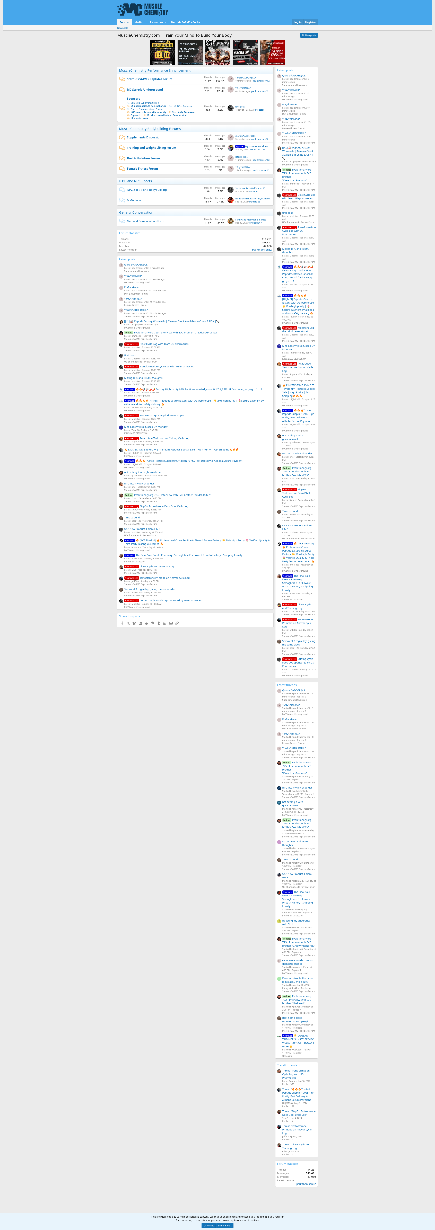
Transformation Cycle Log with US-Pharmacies (159, 366)
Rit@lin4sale (241, 156)
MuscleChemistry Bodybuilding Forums (150, 128)
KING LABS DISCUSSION (136, 433)
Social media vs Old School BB (250, 188)
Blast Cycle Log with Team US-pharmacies (156, 344)
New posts (122, 27)
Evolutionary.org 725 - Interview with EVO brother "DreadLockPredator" (172, 332)
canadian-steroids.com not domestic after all (297, 961)
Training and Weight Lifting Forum (151, 148)
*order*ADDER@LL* (245, 77)
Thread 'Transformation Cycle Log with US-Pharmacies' (296, 1074)
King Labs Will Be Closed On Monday (146, 426)
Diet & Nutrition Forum (143, 158)
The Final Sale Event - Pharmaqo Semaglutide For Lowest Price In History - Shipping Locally (183, 555)
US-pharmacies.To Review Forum (148, 106)
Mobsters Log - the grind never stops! (154, 415)
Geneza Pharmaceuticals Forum (146, 109)
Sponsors (133, 99)
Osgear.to (135, 115)
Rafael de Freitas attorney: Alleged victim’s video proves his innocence (270, 198)
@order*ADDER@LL (245, 135)
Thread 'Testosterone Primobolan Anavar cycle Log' (296, 1129)
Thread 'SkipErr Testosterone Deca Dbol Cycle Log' (299, 1112)
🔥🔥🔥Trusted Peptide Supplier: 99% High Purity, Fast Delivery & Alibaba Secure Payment (183, 460)
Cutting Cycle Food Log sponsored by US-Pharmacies (163, 600)
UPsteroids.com (139, 118)
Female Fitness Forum (142, 169)
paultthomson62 (261, 80)
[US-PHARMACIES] (217, 52)
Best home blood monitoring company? (295, 1019)
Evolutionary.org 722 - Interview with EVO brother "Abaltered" (296, 999)
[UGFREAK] (245, 52)
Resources (156, 22)
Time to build (132, 517)
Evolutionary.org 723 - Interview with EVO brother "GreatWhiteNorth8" (298, 942)
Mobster (259, 109)
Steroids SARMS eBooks (185, 22)
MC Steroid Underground (145, 90)
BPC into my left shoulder (139, 483)
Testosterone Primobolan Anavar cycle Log (157, 577)
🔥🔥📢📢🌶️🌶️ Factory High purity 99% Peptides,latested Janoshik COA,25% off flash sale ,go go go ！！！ (194, 389)
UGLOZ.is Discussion (183, 106)
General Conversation (136, 212)
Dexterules (254, 201)
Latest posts (127, 259)
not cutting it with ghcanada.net (142, 472)
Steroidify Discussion (183, 112)
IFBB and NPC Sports (135, 181)
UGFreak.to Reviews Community (148, 112)
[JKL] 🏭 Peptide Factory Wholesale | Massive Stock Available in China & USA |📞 (171, 321)
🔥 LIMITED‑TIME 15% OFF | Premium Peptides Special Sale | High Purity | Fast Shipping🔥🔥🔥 (181, 449)
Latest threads (287, 685)
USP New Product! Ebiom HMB (142, 528)
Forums (124, 22)
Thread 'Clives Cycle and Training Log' (296, 1146)
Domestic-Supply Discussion (144, 102)
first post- (240, 106)
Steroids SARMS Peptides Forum (149, 79)
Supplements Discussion (144, 137)
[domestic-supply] (190, 52)
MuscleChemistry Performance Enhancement (154, 70)
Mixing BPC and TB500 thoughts (143, 377)
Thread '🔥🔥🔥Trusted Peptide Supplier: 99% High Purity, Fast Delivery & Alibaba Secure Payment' (298, 1094)
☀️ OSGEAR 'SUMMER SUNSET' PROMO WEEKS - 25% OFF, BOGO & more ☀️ (298, 1041)
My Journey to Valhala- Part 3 (255, 146)
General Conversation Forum (146, 221)
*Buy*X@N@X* (243, 88)
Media (138, 22)
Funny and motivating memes (250, 219)
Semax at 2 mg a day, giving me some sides (149, 589)
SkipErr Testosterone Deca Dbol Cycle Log (156, 506)
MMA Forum (135, 200)
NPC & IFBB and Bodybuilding (147, 190)
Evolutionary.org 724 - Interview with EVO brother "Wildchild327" (168, 495)
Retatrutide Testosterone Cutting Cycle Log (157, 438)
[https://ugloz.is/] (162, 52)
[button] (145, 22)
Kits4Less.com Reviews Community (166, 115)
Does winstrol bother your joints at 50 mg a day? (297, 979)
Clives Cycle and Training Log (149, 566)
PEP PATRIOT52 (257, 149)
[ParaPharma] (272, 52)
